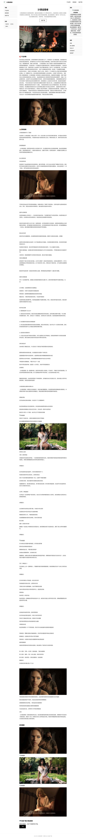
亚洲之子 (72, 48)
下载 (23, 826)
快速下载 (80, 2)
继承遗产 (72, 53)
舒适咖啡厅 (72, 50)
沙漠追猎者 (9, 2)
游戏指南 (74, 2)
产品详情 (68, 2)
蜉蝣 (71, 43)
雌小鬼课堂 (72, 45)
